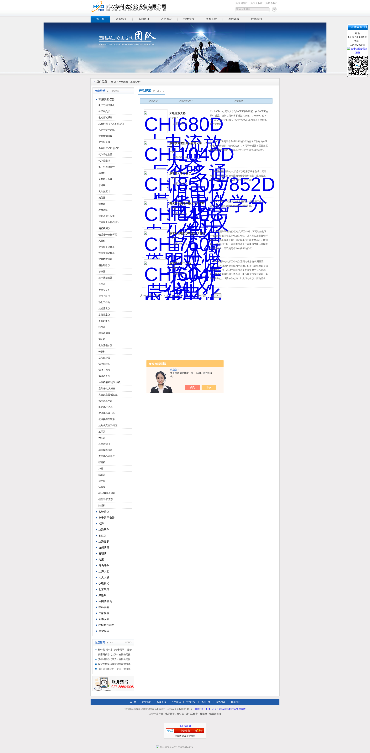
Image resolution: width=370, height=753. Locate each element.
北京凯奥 (103, 589)
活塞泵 (101, 487)
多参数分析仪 (105, 179)
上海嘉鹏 (103, 541)
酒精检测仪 (104, 228)
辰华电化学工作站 (180, 263)
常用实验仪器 (106, 99)
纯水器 (101, 327)
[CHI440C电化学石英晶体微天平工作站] (155, 211)
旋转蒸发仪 (104, 308)
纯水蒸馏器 (104, 333)
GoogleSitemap (227, 709)
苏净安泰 (103, 619)
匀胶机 (101, 351)
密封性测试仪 (105, 136)
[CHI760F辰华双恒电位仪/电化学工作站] (155, 241)
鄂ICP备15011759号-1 (207, 709)
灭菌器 (101, 283)
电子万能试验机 (106, 105)
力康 (101, 559)
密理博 (102, 553)
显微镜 (102, 595)
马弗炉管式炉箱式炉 (108, 148)
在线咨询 (234, 19)
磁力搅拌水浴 (105, 450)
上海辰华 (135, 81)
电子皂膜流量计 (106, 166)
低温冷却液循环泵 (107, 234)
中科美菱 (103, 607)
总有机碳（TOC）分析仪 (111, 123)
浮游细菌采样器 (106, 253)
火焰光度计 (104, 191)
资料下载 (211, 19)
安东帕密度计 (105, 259)
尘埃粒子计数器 (106, 247)
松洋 (101, 523)
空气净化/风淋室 (106, 388)
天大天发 (103, 577)
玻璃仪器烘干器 (106, 413)
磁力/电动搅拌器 (106, 493)
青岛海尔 (103, 565)
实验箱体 (103, 511)
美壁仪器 (103, 631)
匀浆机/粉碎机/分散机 (109, 382)
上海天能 (103, 571)
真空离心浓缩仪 (106, 456)
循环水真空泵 (105, 400)
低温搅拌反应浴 (106, 419)
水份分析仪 (104, 296)
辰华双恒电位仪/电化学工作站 (187, 233)
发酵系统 (103, 210)
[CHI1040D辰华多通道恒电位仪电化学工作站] (155, 151)
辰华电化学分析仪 (180, 173)
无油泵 (101, 437)
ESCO (102, 535)
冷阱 (100, 468)
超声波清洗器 (105, 277)
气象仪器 (103, 613)
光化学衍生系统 (106, 130)
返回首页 (242, 3)
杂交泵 (101, 481)
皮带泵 (101, 431)
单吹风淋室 (104, 320)
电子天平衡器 (106, 517)
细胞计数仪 (104, 265)
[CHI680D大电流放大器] (155, 121)
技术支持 (188, 19)
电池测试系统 (105, 117)
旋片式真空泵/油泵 (108, 425)
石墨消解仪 (104, 444)
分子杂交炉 (104, 111)
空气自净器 (104, 357)
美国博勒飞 (105, 601)
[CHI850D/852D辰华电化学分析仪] (155, 181)
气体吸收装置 (105, 154)
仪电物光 (103, 583)
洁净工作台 (104, 370)
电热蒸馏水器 (105, 345)
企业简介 (121, 19)
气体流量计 (104, 160)
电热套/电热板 (105, 407)
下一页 (186, 295)
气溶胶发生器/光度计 (109, 222)
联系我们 (273, 3)
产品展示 (166, 19)
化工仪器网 (185, 726)
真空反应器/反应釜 (108, 394)
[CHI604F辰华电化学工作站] (155, 271)
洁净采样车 (104, 364)
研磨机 (101, 462)
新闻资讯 (143, 19)
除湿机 (101, 505)
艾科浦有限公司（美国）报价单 (114, 669)
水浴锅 (101, 185)
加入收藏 (257, 3)
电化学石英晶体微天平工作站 (186, 203)
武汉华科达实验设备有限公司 (129, 7)
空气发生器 (104, 142)
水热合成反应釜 (106, 216)
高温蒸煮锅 (104, 376)
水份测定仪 (104, 314)
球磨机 (101, 173)
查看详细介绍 (180, 123)
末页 (193, 295)
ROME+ (128, 642)
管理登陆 (241, 709)
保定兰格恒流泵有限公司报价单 (114, 664)
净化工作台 (104, 302)
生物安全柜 (104, 290)
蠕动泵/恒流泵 (105, 499)
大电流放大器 (177, 113)
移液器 (101, 271)
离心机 (101, 339)
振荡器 (101, 197)
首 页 (100, 19)
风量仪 (101, 240)
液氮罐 (101, 203)
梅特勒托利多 (106, 625)
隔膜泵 (101, 474)
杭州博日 (103, 547)
